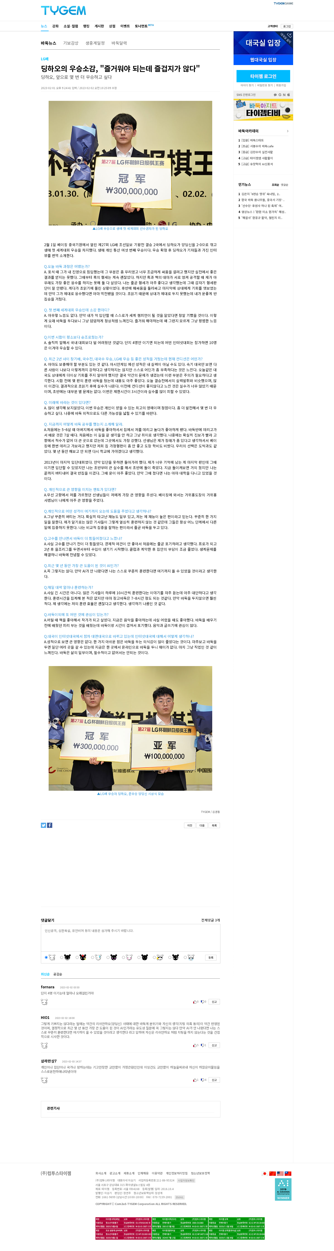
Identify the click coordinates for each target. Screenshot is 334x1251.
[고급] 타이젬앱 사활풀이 (255, 158)
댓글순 (284, 185)
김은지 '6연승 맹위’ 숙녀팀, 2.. (259, 194)
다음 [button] (201, 825)
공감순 (57, 974)
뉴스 (44, 26)
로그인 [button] (287, 26)
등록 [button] (210, 957)
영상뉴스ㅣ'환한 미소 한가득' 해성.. (262, 212)
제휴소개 (129, 1173)
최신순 (45, 974)
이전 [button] (189, 825)
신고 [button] (214, 1002)
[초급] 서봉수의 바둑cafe (256, 146)
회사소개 (100, 1173)
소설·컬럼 (71, 26)
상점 (112, 26)
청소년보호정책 (200, 1173)
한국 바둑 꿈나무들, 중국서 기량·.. (261, 200)
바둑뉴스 (48, 43)
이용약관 (157, 1173)
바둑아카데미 (248, 130)
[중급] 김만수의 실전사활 (255, 152)
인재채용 (143, 1173)
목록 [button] (214, 825)
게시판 (99, 26)
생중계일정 (95, 43)
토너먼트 (141, 26)
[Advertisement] (130, 867)
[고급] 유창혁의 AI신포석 (255, 164)
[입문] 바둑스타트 (251, 140)
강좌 (55, 26)
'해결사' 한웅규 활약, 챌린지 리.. (260, 218)
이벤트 (125, 26)
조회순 (275, 185)
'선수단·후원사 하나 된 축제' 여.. (260, 206)
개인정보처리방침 (177, 1173)
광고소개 (115, 1173)
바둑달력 (119, 43)
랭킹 (86, 26)
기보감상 (71, 43)
